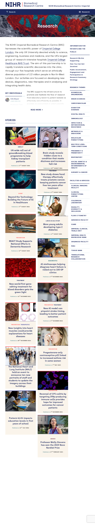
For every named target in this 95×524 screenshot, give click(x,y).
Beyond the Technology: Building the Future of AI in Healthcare (20, 198)
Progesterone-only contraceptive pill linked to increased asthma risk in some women (53, 355)
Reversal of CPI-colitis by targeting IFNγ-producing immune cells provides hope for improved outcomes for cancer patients (53, 399)
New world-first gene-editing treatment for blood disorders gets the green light (20, 286)
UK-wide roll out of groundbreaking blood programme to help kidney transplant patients (20, 154)
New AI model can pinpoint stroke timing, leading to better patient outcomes (53, 311)
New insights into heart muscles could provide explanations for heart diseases (20, 331)
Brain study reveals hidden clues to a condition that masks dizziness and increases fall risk (53, 157)
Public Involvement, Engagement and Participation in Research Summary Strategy (78, 75)
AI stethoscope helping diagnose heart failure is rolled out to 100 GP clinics (53, 267)
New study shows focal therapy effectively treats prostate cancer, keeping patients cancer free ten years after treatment (53, 179)
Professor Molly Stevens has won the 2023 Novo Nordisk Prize (52, 443)
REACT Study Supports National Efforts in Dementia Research (20, 242)
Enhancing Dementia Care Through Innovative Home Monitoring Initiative (53, 488)
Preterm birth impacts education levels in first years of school (20, 421)
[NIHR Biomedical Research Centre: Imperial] (24, 4)
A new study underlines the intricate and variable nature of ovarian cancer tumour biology (21, 509)
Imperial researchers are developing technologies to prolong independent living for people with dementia (21, 465)
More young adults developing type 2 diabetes (53, 225)
